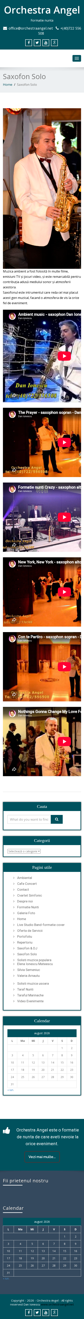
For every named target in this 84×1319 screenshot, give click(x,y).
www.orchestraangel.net (57, 1304)
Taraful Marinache (30, 995)
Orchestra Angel (42, 9)
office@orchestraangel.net (31, 28)
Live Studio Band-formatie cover (41, 925)
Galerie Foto (26, 913)
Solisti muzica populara (34, 960)
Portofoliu (24, 936)
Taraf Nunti (25, 989)
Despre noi (25, 901)
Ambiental (24, 878)
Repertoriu (24, 942)
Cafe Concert (27, 884)
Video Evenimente (30, 1001)
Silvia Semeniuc (28, 970)
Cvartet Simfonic (29, 895)
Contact (23, 889)
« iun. (10, 1090)
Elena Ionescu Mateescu (35, 964)
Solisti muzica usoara (33, 983)
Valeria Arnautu (28, 976)
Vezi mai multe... (42, 1157)
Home (7, 84)
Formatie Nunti (28, 907)
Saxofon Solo (27, 954)
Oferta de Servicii (30, 931)
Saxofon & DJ (27, 948)
